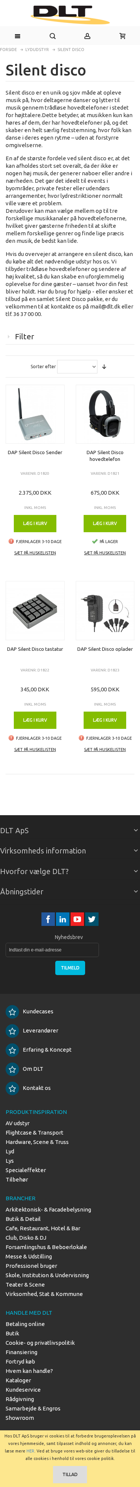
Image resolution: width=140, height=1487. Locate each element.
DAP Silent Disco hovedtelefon (105, 455)
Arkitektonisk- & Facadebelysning (48, 1209)
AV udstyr (17, 1123)
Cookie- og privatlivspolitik (40, 1343)
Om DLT (33, 1069)
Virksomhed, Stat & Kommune (44, 1294)
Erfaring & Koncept (47, 1049)
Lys (10, 1160)
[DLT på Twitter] (92, 919)
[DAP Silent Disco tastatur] (35, 610)
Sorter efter (43, 366)
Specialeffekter (26, 1170)
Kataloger (18, 1380)
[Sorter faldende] (104, 366)
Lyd (10, 1151)
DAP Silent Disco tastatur (35, 649)
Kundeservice (23, 1389)
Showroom (20, 1418)
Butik (12, 1333)
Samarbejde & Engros (33, 1408)
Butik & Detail (23, 1219)
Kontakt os (37, 1088)
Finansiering (21, 1352)
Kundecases (38, 1011)
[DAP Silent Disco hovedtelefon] (105, 414)
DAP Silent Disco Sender (35, 452)
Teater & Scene (25, 1284)
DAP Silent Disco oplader (105, 649)
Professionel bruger (31, 1266)
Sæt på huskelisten (35, 553)
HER (30, 1451)
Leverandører (40, 1030)
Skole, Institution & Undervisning (47, 1275)
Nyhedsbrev (69, 937)
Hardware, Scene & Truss (37, 1142)
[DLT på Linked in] (63, 919)
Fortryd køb (20, 1361)
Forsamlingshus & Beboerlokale (46, 1247)
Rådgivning (20, 1399)
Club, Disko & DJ (26, 1237)
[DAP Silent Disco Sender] (35, 414)
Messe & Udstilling (29, 1256)
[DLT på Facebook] (48, 919)
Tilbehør (17, 1179)
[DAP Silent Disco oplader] (105, 610)
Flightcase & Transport (34, 1132)
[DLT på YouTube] (78, 919)
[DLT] (70, 15)
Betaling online (25, 1324)
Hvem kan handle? (29, 1371)
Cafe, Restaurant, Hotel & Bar (43, 1228)
